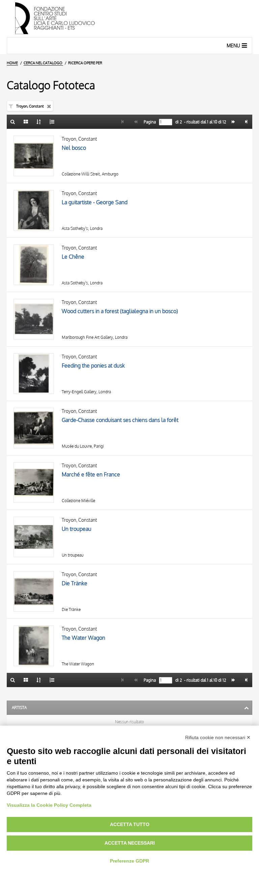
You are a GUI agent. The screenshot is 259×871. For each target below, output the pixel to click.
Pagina (149, 122)
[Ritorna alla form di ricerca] (13, 122)
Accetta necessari (130, 843)
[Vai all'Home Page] (129, 18)
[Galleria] (26, 122)
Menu (233, 45)
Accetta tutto (129, 824)
